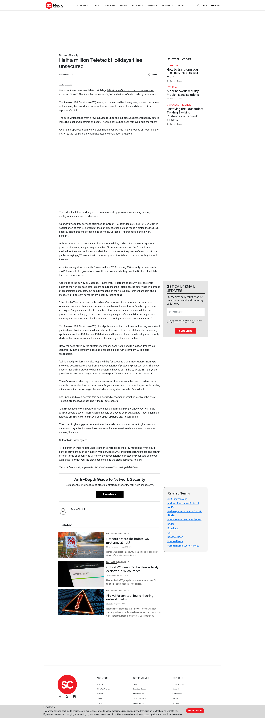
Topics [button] (95, 5)
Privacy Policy (190, 323)
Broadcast (173, 528)
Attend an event (138, 694)
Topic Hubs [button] (109, 5)
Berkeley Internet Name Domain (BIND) (184, 513)
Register (215, 6)
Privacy (99, 703)
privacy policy (150, 714)
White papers (177, 694)
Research (176, 689)
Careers (99, 698)
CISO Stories (81, 5)
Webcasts (176, 698)
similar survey (68, 267)
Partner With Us (138, 703)
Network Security (68, 55)
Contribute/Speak (139, 689)
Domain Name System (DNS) (183, 545)
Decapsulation (175, 536)
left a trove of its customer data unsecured (130, 90)
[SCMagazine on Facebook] (60, 696)
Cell (169, 532)
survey (65, 223)
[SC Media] (54, 5)
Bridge (170, 523)
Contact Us (100, 694)
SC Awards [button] (167, 5)
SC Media (100, 684)
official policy (104, 326)
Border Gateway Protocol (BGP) (184, 519)
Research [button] (152, 5)
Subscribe (185, 330)
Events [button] (123, 5)
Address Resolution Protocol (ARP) (183, 505)
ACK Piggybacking (177, 499)
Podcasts (176, 703)
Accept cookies (195, 710)
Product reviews (178, 684)
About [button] (180, 5)
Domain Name (175, 541)
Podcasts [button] (137, 5)
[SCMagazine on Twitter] (67, 696)
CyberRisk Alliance (103, 689)
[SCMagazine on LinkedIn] (74, 696)
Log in (204, 6)
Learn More (109, 494)
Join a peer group (139, 698)
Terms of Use (178, 323)
